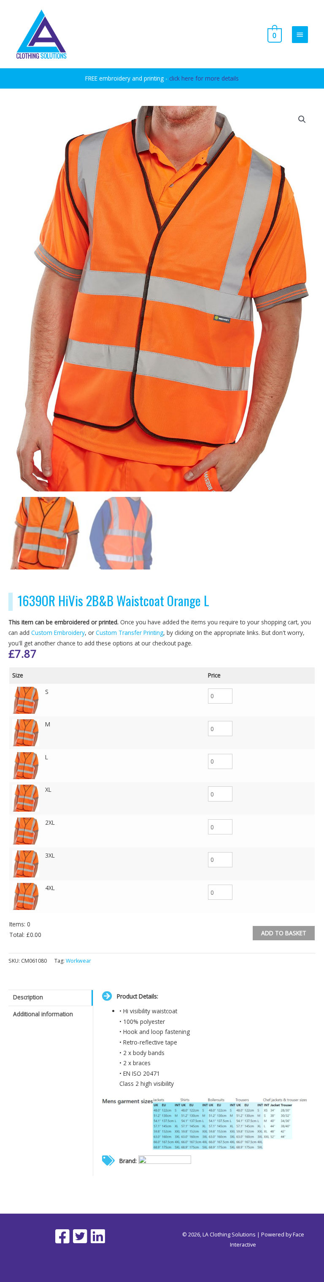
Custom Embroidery (58, 633)
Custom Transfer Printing (129, 633)
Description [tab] (28, 997)
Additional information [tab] (43, 1014)
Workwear (78, 960)
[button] (302, 119)
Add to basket (283, 933)
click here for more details (204, 78)
